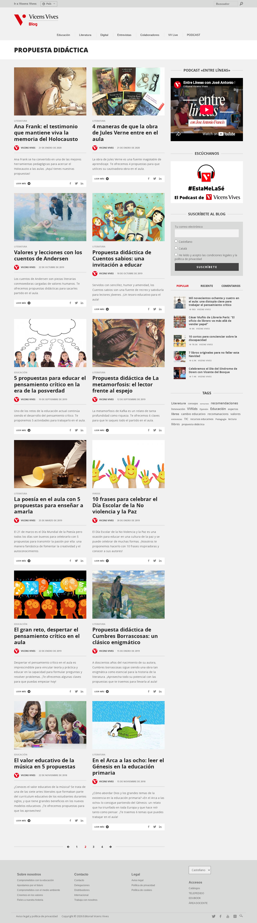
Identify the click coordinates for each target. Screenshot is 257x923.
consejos (193, 403)
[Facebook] (220, 916)
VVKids (96, 493)
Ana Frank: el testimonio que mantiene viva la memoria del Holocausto (46, 132)
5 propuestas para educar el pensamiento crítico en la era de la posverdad (50, 384)
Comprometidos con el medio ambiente (38, 890)
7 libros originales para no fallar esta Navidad (214, 354)
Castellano (185, 242)
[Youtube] (227, 916)
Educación (20, 372)
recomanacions (218, 414)
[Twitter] (212, 916)
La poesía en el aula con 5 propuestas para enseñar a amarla (48, 505)
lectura (232, 419)
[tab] (183, 286)
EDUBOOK (195, 898)
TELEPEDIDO (196, 893)
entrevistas (176, 419)
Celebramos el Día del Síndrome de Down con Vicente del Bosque (213, 370)
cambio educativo (193, 414)
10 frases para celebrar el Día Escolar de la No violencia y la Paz (124, 505)
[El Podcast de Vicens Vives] (207, 181)
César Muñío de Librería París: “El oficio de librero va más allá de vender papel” (212, 320)
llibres (175, 424)
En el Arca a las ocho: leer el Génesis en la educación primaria (128, 766)
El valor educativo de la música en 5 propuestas (44, 763)
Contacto (79, 880)
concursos (204, 403)
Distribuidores (82, 890)
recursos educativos (201, 419)
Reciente (207, 286)
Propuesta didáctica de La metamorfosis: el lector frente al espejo (125, 384)
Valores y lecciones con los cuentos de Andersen (48, 255)
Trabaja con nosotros (85, 900)
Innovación (178, 409)
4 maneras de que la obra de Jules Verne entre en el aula (125, 132)
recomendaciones (224, 403)
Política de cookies (142, 890)
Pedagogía (220, 419)
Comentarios (230, 286)
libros (175, 414)
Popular (182, 286)
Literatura (20, 120)
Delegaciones (82, 885)
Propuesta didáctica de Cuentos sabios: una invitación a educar (121, 258)
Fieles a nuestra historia (30, 900)
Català (183, 248)
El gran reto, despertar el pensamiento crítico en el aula (47, 636)
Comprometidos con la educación (35, 880)
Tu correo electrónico (189, 227)
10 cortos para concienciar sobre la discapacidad (213, 338)
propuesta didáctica (193, 424)
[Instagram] (234, 916)
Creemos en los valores (30, 895)
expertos (233, 409)
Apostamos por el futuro (30, 885)
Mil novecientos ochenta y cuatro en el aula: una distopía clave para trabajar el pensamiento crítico (214, 301)
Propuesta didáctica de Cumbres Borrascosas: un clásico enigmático (125, 636)
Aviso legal (138, 880)
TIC (186, 419)
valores (235, 414)
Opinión (204, 409)
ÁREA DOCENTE (198, 903)
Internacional (81, 895)
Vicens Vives (28, 147)
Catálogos (194, 888)
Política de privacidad (143, 885)
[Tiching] (240, 916)
